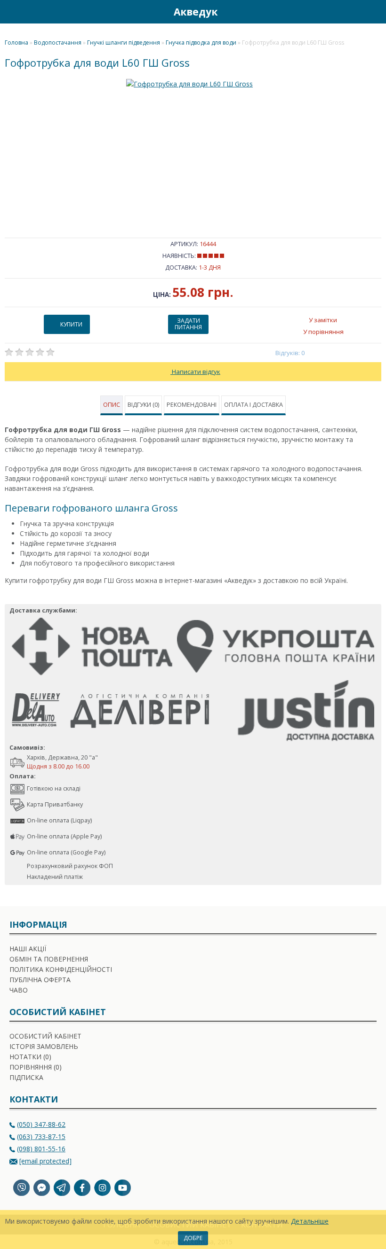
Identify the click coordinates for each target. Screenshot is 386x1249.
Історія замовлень (43, 1046)
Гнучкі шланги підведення (123, 43)
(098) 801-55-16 (41, 1148)
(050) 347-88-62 (41, 1124)
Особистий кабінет (45, 1036)
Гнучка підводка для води (201, 43)
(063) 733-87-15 (41, 1136)
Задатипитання (188, 324)
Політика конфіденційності (60, 969)
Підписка (26, 1077)
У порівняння (323, 331)
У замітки (323, 320)
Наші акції (27, 948)
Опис (111, 405)
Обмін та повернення (48, 958)
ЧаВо (18, 989)
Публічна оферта (40, 979)
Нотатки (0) (30, 1056)
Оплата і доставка (253, 405)
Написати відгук (195, 371)
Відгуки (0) (143, 405)
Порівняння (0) (35, 1067)
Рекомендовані (192, 405)
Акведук (195, 11)
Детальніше (310, 1221)
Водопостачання (57, 43)
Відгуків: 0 (290, 353)
